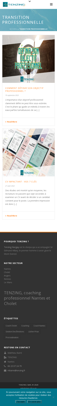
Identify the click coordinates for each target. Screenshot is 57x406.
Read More (12, 122)
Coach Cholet (11, 325)
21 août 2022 (10, 186)
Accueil (13, 29)
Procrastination (12, 337)
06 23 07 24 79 (15, 366)
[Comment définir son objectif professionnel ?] (28, 59)
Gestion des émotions (15, 331)
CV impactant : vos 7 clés (21, 181)
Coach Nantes (39, 325)
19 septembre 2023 (12, 95)
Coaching (25, 325)
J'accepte (21, 402)
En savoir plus (34, 402)
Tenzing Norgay (11, 247)
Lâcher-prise (33, 331)
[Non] (53, 397)
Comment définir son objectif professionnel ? (24, 89)
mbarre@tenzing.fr (16, 370)
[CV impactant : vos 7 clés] (28, 152)
